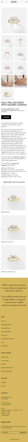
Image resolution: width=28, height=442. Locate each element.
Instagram (3, 382)
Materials (3, 364)
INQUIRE (6, 117)
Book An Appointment (6, 371)
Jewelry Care (4, 335)
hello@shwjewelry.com (6, 397)
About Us (3, 321)
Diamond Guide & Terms (7, 368)
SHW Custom (4, 357)
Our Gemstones (5, 361)
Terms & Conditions (6, 332)
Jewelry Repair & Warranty (7, 339)
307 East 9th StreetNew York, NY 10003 (6, 403)
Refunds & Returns (5, 328)
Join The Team (4, 346)
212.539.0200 (4, 399)
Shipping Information (6, 325)
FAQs (2, 342)
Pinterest (3, 386)
